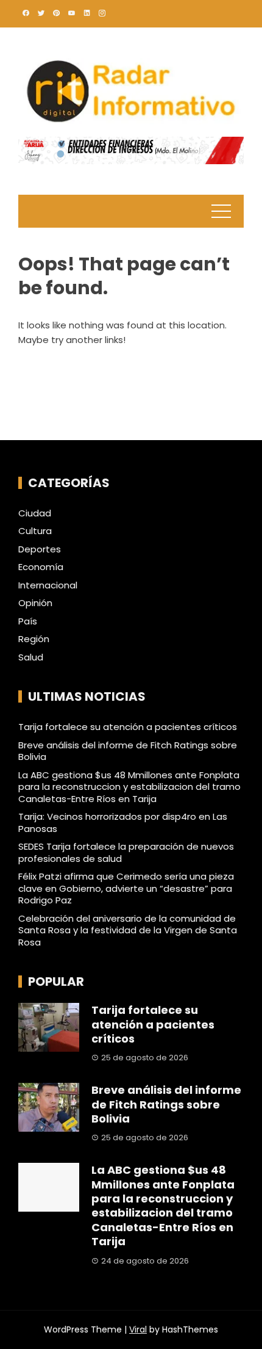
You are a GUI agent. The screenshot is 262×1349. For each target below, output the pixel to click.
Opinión (35, 603)
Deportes (39, 549)
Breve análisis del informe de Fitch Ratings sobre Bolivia (127, 751)
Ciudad (34, 513)
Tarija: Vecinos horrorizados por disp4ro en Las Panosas (122, 822)
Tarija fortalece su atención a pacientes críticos (127, 726)
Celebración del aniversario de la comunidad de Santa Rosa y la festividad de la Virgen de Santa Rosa (127, 930)
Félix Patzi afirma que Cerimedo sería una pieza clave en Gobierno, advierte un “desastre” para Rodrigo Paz (126, 888)
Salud (30, 657)
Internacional (47, 585)
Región (33, 639)
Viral (138, 1329)
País (27, 621)
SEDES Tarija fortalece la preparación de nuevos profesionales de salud (126, 852)
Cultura (35, 531)
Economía (40, 567)
